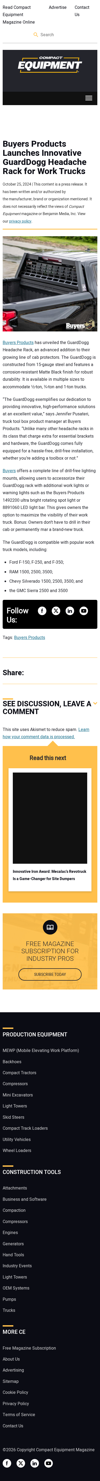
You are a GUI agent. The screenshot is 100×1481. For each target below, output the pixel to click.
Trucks (9, 1310)
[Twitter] (45, 673)
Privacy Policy (16, 1404)
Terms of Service (19, 1415)
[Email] (66, 673)
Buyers (9, 471)
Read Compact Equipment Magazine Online (19, 14)
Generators (13, 1244)
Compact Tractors (19, 1073)
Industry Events (17, 1266)
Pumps (9, 1299)
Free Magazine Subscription (29, 1348)
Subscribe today (50, 974)
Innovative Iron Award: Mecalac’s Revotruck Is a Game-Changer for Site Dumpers (49, 875)
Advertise (58, 7)
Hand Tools (13, 1255)
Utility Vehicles (17, 1139)
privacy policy (20, 221)
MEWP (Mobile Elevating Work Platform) (41, 1050)
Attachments (15, 1188)
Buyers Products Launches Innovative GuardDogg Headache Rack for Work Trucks (44, 157)
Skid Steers (13, 1117)
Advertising (13, 1370)
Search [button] (36, 35)
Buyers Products (18, 342)
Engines (10, 1232)
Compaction (14, 1210)
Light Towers (15, 1106)
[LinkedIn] (56, 673)
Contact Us (82, 11)
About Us (11, 1359)
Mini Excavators (18, 1095)
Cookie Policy (15, 1392)
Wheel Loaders (17, 1150)
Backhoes (12, 1062)
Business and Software (25, 1199)
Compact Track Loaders (25, 1128)
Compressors (15, 1084)
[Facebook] (34, 673)
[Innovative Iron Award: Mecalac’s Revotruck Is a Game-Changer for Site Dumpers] (50, 818)
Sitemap (11, 1381)
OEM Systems (16, 1288)
